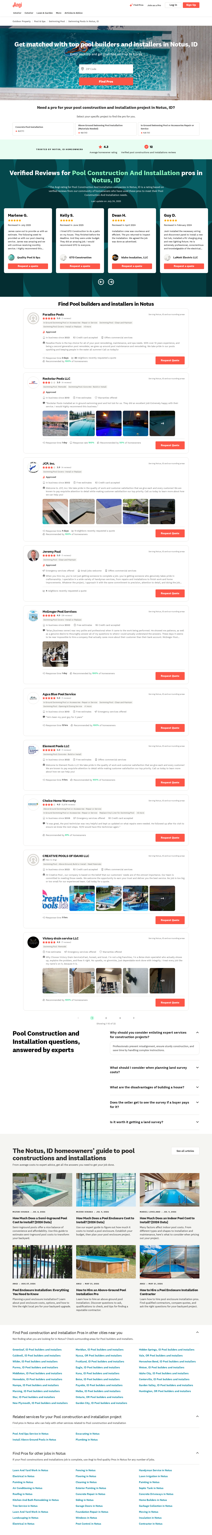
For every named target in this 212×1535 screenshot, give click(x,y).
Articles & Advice (73, 13)
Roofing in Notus (22, 1494)
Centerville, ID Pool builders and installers (164, 1379)
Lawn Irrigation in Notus (153, 1476)
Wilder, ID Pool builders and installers (35, 1361)
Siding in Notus (85, 1500)
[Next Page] (134, 1018)
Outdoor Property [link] (22, 21)
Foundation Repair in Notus (92, 1512)
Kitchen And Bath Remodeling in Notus (36, 1500)
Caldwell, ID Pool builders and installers (37, 1355)
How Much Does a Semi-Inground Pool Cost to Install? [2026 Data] (40, 1220)
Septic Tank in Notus (151, 1488)
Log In (173, 5)
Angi (15, 1283)
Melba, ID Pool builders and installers (98, 1391)
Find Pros (106, 81)
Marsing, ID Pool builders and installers (36, 1391)
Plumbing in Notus (87, 1439)
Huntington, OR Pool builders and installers (165, 1391)
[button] (55, 423)
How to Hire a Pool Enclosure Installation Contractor (169, 1292)
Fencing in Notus (86, 1470)
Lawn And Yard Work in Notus (30, 1470)
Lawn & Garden (45, 13)
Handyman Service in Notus (155, 1470)
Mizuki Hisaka (21, 1212)
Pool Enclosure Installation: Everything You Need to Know (41, 1292)
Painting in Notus (23, 1482)
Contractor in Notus (150, 1523)
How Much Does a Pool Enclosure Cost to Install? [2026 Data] (105, 1220)
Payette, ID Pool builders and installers (99, 1385)
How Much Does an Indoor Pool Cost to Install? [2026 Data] (167, 1220)
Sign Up (191, 5)
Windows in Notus (86, 1518)
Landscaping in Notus (25, 1518)
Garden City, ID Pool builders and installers (101, 1403)
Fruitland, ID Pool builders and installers (100, 1361)
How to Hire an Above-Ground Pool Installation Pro (101, 1292)
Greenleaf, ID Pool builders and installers (37, 1349)
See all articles (185, 1151)
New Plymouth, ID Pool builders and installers (40, 1403)
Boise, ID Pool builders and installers (98, 1379)
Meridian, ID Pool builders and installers (100, 1349)
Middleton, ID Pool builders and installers (37, 1373)
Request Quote (170, 360)
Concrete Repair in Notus (90, 1494)
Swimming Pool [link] (57, 21)
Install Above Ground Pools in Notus (34, 1439)
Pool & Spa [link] (39, 21)
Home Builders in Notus (153, 1500)
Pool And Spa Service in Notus (31, 1433)
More (58, 13)
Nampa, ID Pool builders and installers (36, 1385)
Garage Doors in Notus (89, 1506)
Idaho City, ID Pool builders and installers (164, 1373)
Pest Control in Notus (88, 1523)
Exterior (29, 13)
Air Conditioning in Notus (27, 1488)
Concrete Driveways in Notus (156, 1494)
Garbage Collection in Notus (155, 1506)
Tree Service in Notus (25, 1506)
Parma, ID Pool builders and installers (35, 1367)
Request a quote (28, 266)
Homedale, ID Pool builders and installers (37, 1379)
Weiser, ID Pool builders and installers (161, 1367)
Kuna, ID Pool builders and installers (97, 1373)
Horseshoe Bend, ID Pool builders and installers (167, 1361)
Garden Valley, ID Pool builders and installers (166, 1385)
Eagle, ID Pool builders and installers (98, 1367)
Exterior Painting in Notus (91, 1488)
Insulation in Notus (150, 1518)
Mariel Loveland (150, 1212)
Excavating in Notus (88, 1433)
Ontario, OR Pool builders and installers (99, 1397)
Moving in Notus (148, 1512)
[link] (11, 257)
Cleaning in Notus (86, 1482)
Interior (17, 13)
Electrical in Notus (23, 1476)
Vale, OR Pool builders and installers (161, 1355)
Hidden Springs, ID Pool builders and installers (166, 1349)
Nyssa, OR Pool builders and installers (99, 1355)
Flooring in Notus (86, 1476)
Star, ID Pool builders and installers (34, 1397)
